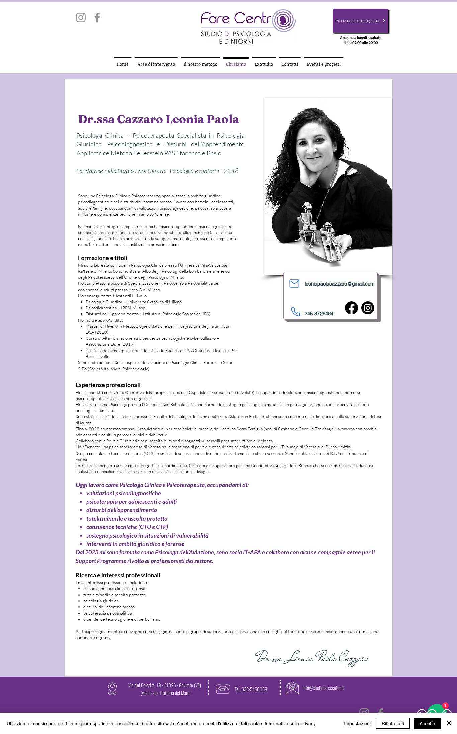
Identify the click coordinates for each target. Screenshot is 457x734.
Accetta (427, 723)
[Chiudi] (449, 723)
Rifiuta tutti (393, 723)
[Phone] (295, 312)
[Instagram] (80, 17)
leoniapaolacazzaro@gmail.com (340, 284)
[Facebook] (97, 17)
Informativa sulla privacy (290, 723)
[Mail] (294, 283)
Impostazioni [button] (357, 723)
